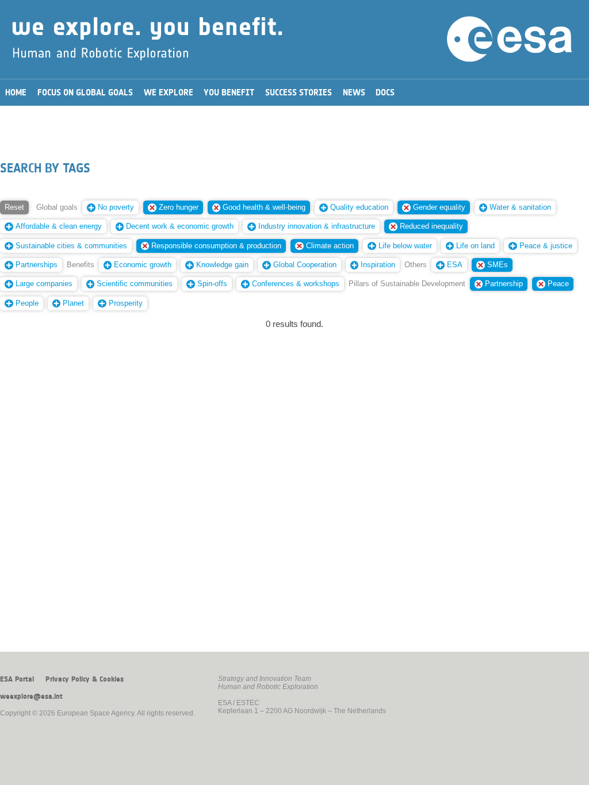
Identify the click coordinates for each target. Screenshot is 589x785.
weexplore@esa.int (31, 696)
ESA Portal (17, 679)
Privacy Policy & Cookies (84, 679)
